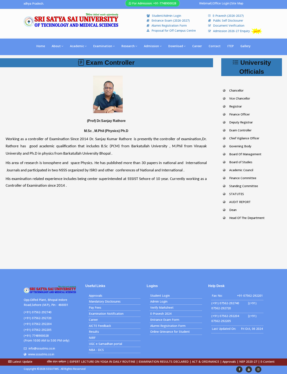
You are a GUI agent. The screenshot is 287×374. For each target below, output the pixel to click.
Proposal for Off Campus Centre (173, 30)
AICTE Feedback (100, 326)
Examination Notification (106, 314)
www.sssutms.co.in (41, 354)
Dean (233, 210)
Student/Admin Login (166, 16)
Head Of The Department (247, 218)
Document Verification (228, 25)
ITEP (230, 46)
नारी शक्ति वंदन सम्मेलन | (47, 362)
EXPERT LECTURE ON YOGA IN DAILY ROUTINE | (96, 362)
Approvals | (223, 362)
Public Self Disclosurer (228, 20)
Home (40, 46)
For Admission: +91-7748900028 (154, 3)
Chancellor (236, 90)
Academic (77, 46)
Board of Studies (240, 162)
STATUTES (236, 194)
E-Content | (261, 362)
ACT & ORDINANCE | (199, 362)
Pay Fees (95, 307)
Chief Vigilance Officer (244, 138)
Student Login (160, 296)
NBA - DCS (96, 350)
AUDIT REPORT (240, 202)
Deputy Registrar (241, 122)
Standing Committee (243, 186)
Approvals (95, 296)
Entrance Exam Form (164, 320)
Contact (215, 46)
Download (175, 46)
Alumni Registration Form (169, 25)
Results (94, 332)
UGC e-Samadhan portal (105, 344)
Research (128, 46)
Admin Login (158, 301)
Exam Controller (240, 130)
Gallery (245, 46)
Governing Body (240, 146)
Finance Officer (239, 114)
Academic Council (241, 170)
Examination (102, 46)
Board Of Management (245, 154)
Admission (151, 46)
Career (197, 46)
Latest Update (22, 362)
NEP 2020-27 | (242, 362)
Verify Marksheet (162, 307)
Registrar (235, 106)
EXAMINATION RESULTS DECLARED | (157, 362)
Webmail (205, 3)
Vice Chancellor (239, 98)
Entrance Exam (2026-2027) (170, 20)
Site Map (237, 3)
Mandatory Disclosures (105, 301)
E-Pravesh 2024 (160, 314)
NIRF (92, 338)
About (56, 46)
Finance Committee (242, 178)
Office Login (221, 3)
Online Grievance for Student (170, 332)
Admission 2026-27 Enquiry (232, 31)
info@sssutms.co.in (42, 348)
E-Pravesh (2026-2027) (228, 16)
